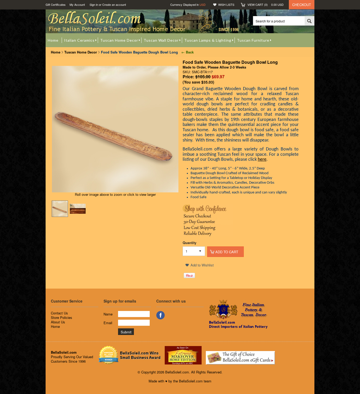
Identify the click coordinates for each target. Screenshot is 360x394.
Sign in (94, 4)
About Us (58, 321)
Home (55, 52)
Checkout (301, 4)
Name (108, 314)
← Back (187, 52)
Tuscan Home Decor (80, 52)
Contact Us (59, 312)
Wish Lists (226, 4)
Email (108, 322)
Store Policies (61, 317)
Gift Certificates (56, 4)
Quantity (189, 242)
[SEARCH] (309, 21)
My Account (77, 4)
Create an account (114, 4)
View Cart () (265, 4)
